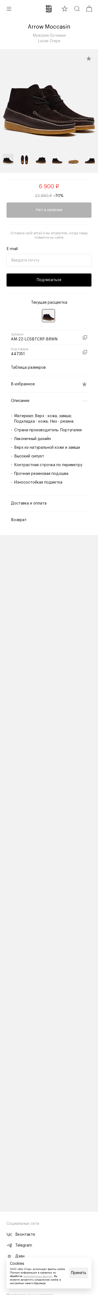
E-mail (12, 249)
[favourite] (65, 8)
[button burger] (9, 9)
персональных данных (37, 1276)
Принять (78, 1273)
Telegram (23, 1245)
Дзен (19, 1256)
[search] (77, 8)
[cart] (89, 8)
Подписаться (49, 280)
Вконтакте (25, 1234)
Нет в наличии (49, 210)
